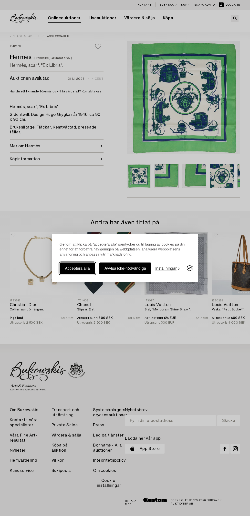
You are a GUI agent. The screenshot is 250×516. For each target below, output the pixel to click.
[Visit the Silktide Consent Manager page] (190, 268)
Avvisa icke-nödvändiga (125, 268)
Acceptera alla (77, 268)
